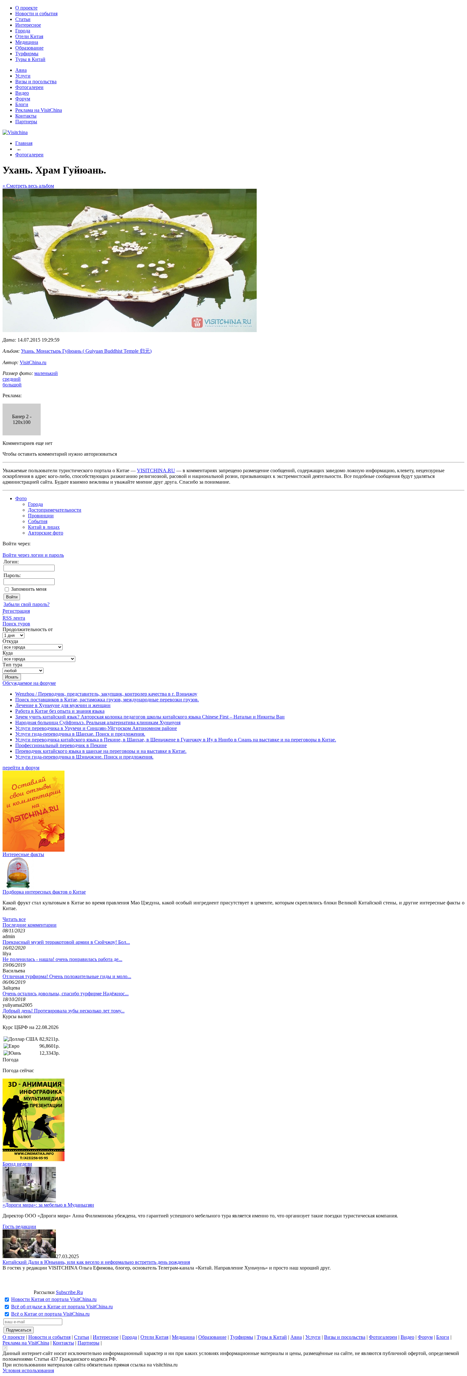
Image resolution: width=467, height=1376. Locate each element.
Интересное (28, 25)
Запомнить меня (28, 589)
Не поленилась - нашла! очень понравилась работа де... (62, 959)
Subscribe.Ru (69, 1292)
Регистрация (16, 611)
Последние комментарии (30, 925)
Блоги (21, 104)
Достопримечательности (54, 510)
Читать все (14, 919)
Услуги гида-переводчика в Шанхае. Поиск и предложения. (80, 734)
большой (12, 384)
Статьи (22, 19)
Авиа (21, 70)
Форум (22, 98)
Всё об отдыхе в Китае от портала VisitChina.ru (62, 1306)
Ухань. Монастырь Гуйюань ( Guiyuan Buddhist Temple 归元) (86, 351)
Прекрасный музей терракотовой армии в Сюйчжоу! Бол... (66, 942)
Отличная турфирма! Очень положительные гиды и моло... (67, 976)
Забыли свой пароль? (26, 604)
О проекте (26, 7)
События (37, 521)
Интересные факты (23, 854)
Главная (23, 143)
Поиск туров (16, 623)
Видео (22, 93)
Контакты (26, 116)
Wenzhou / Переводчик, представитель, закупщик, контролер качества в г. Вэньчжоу (106, 694)
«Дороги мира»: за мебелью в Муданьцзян (48, 1205)
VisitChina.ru (33, 362)
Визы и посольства (36, 81)
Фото (21, 498)
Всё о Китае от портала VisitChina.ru (50, 1314)
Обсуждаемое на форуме (29, 683)
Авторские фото (45, 532)
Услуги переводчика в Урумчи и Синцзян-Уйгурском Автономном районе (96, 728)
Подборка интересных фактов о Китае (44, 892)
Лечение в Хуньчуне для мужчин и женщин (63, 705)
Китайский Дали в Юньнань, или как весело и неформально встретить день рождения (96, 1262)
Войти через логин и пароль (33, 555)
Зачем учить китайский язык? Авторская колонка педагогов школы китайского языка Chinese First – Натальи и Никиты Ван (150, 716)
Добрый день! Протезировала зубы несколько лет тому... (64, 1010)
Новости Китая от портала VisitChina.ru (54, 1299)
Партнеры (26, 121)
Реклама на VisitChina (38, 110)
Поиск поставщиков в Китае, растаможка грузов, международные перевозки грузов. (107, 699)
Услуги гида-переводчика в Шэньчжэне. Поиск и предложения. (84, 757)
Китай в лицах (44, 527)
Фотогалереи (29, 87)
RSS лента (14, 618)
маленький (46, 373)
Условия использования (28, 1370)
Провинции (41, 515)
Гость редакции (19, 1226)
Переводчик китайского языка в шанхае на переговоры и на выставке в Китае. (100, 751)
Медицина (26, 42)
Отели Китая (29, 36)
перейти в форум (21, 767)
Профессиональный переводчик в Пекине (61, 745)
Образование (29, 48)
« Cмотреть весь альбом (28, 185)
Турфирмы (26, 53)
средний (12, 379)
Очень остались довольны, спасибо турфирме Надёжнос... (66, 993)
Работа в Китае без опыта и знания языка (60, 711)
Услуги (22, 75)
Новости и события (36, 13)
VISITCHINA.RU (156, 470)
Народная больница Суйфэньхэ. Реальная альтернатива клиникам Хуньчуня (97, 722)
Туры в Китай (30, 59)
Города (22, 30)
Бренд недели (17, 1164)
